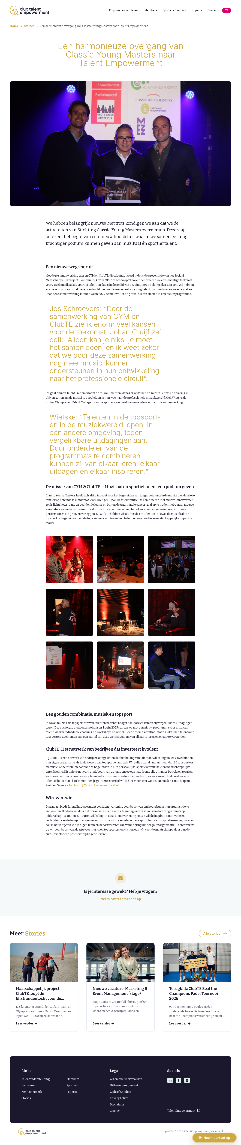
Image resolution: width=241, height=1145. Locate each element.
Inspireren (29, 1085)
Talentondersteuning (36, 1079)
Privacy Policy (119, 1098)
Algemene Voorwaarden (126, 1079)
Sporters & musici (174, 10)
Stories (29, 26)
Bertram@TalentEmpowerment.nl (94, 785)
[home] (29, 10)
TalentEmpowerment (181, 1110)
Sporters (72, 1085)
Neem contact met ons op (120, 899)
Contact (213, 10)
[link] (44, 987)
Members (150, 10)
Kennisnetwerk (32, 1091)
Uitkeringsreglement (124, 1085)
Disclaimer (117, 1104)
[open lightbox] (69, 559)
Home (14, 26)
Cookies (115, 1111)
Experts (197, 10)
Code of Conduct (120, 1091)
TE (226, 10)
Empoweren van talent (124, 10)
